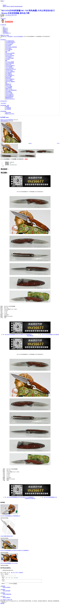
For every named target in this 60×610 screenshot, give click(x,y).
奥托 (6, 82)
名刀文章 (2, 117)
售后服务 (3, 589)
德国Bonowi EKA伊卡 (9, 113)
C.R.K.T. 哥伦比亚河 (9, 68)
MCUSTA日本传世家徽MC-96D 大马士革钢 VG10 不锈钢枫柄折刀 (18, 334)
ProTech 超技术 (8, 48)
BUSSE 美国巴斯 (8, 49)
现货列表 (3, 18)
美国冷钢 (5, 29)
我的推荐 (20, 6)
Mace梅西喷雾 (8, 107)
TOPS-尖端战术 (8, 56)
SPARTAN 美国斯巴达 (9, 79)
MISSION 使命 (8, 85)
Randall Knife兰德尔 (9, 93)
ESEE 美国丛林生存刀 (9, 75)
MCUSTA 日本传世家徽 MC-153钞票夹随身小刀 (10, 515)
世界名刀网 (9, 599)
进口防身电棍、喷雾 (5, 105)
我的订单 (9, 6)
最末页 (21, 572)
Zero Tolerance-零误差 (9, 61)
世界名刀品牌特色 (6, 597)
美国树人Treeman (8, 88)
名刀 (3, 1)
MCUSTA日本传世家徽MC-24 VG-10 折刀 (9, 563)
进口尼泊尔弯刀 (4, 101)
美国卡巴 (5, 28)
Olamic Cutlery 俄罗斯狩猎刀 (11, 90)
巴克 (10, 15)
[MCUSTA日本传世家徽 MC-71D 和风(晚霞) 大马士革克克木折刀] (11, 142)
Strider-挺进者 (8, 45)
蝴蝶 (6, 51)
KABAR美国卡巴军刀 (9, 40)
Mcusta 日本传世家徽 (18, 36)
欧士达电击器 (8, 109)
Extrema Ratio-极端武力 (10, 65)
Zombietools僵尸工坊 (9, 95)
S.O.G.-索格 (7, 50)
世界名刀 (5, 599)
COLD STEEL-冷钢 (9, 43)
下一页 (18, 572)
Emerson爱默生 (8, 91)
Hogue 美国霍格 (8, 87)
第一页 (12, 572)
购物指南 (3, 586)
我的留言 (13, 6)
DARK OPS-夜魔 (8, 92)
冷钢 (8, 15)
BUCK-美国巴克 (8, 74)
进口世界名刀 (10, 36)
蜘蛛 (6, 60)
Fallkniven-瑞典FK (9, 80)
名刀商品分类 (3, 24)
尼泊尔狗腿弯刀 (6, 33)
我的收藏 (17, 6)
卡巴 (6, 15)
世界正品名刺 (8, 77)
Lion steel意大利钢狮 (9, 58)
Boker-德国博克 (8, 72)
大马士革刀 (7, 59)
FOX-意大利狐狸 (8, 66)
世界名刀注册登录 (6, 587)
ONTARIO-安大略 (9, 70)
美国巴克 (5, 30)
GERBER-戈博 (8, 64)
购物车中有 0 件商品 (4, 35)
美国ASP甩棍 (8, 112)
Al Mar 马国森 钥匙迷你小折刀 (6, 536)
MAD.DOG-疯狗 (8, 54)
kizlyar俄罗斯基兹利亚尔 (10, 42)
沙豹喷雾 (7, 106)
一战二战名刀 (3, 103)
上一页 (15, 572)
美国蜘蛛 (5, 31)
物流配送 (3, 592)
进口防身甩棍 (3, 111)
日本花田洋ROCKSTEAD (10, 69)
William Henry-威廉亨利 (10, 81)
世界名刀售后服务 (6, 590)
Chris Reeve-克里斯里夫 (10, 71)
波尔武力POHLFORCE (10, 98)
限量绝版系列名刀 (9, 97)
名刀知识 (3, 596)
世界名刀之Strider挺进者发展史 (6, 119)
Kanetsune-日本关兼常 (9, 55)
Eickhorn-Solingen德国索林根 (11, 47)
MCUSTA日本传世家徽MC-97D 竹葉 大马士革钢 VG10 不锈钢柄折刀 (14, 550)
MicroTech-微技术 (8, 44)
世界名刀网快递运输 (7, 594)
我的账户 (5, 5)
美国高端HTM (8, 84)
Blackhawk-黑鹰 (8, 76)
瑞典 (13, 15)
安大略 (15, 15)
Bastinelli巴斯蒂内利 (9, 96)
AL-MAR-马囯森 (8, 86)
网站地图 (2, 603)
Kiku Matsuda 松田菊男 (9, 53)
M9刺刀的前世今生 (4, 120)
